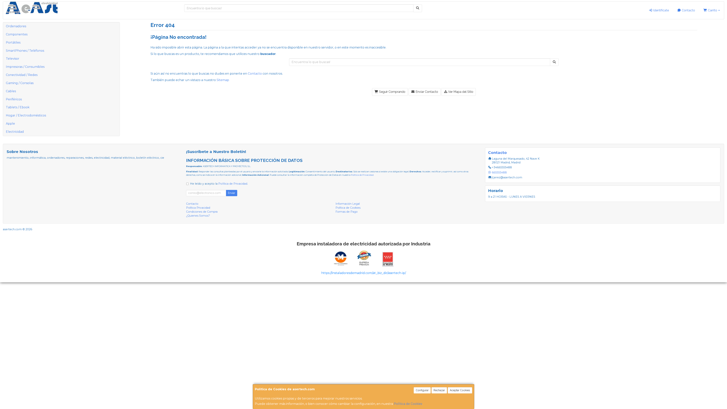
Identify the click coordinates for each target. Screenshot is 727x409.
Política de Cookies (408, 404)
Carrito (712, 10)
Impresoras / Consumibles (25, 67)
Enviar (231, 192)
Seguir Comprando (391, 92)
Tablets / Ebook (18, 107)
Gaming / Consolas (20, 83)
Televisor (12, 58)
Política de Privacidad (362, 175)
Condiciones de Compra (202, 211)
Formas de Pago (346, 211)
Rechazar (439, 390)
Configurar (422, 390)
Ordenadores (16, 26)
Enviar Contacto (426, 92)
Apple (10, 123)
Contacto (688, 10)
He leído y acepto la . (219, 183)
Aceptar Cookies (460, 390)
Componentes (16, 34)
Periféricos (14, 99)
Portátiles (13, 42)
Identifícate (660, 10)
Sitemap (223, 80)
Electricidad (15, 131)
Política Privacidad (198, 207)
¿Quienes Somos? (198, 215)
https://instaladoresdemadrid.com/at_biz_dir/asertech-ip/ (363, 273)
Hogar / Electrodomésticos (26, 115)
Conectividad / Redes (21, 75)
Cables (11, 91)
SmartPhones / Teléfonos (25, 50)
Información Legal (347, 203)
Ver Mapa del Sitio (460, 92)
